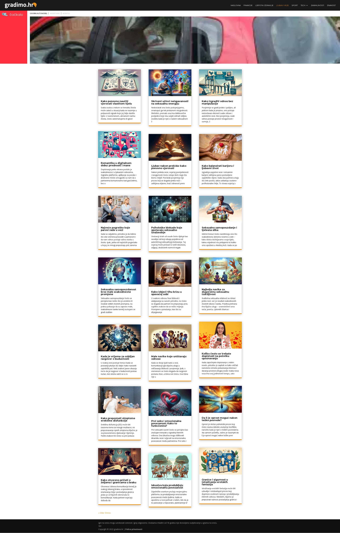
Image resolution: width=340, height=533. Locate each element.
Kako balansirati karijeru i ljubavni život (218, 167)
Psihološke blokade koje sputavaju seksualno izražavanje (166, 230)
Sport (295, 5)
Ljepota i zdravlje (264, 5)
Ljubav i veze (282, 5)
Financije (248, 5)
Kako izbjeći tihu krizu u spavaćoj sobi (166, 293)
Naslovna (236, 5)
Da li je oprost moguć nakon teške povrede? (219, 419)
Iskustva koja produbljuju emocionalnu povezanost (167, 486)
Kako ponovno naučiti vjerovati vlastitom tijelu (116, 102)
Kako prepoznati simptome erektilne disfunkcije (118, 419)
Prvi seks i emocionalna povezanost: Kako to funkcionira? (166, 423)
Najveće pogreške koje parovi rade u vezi (115, 229)
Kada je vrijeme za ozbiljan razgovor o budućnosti (118, 357)
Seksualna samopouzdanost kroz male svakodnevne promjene (118, 292)
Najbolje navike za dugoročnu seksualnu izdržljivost (215, 292)
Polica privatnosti (133, 529)
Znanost (331, 5)
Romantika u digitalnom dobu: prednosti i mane (116, 164)
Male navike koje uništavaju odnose (168, 357)
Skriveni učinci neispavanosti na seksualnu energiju (169, 102)
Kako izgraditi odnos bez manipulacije (217, 102)
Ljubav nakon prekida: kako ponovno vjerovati (168, 167)
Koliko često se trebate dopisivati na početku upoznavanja (216, 356)
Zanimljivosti (317, 5)
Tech (303, 5)
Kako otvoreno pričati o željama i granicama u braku (118, 481)
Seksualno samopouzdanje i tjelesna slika (219, 229)
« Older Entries (104, 513)
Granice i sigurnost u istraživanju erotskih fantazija (215, 482)
